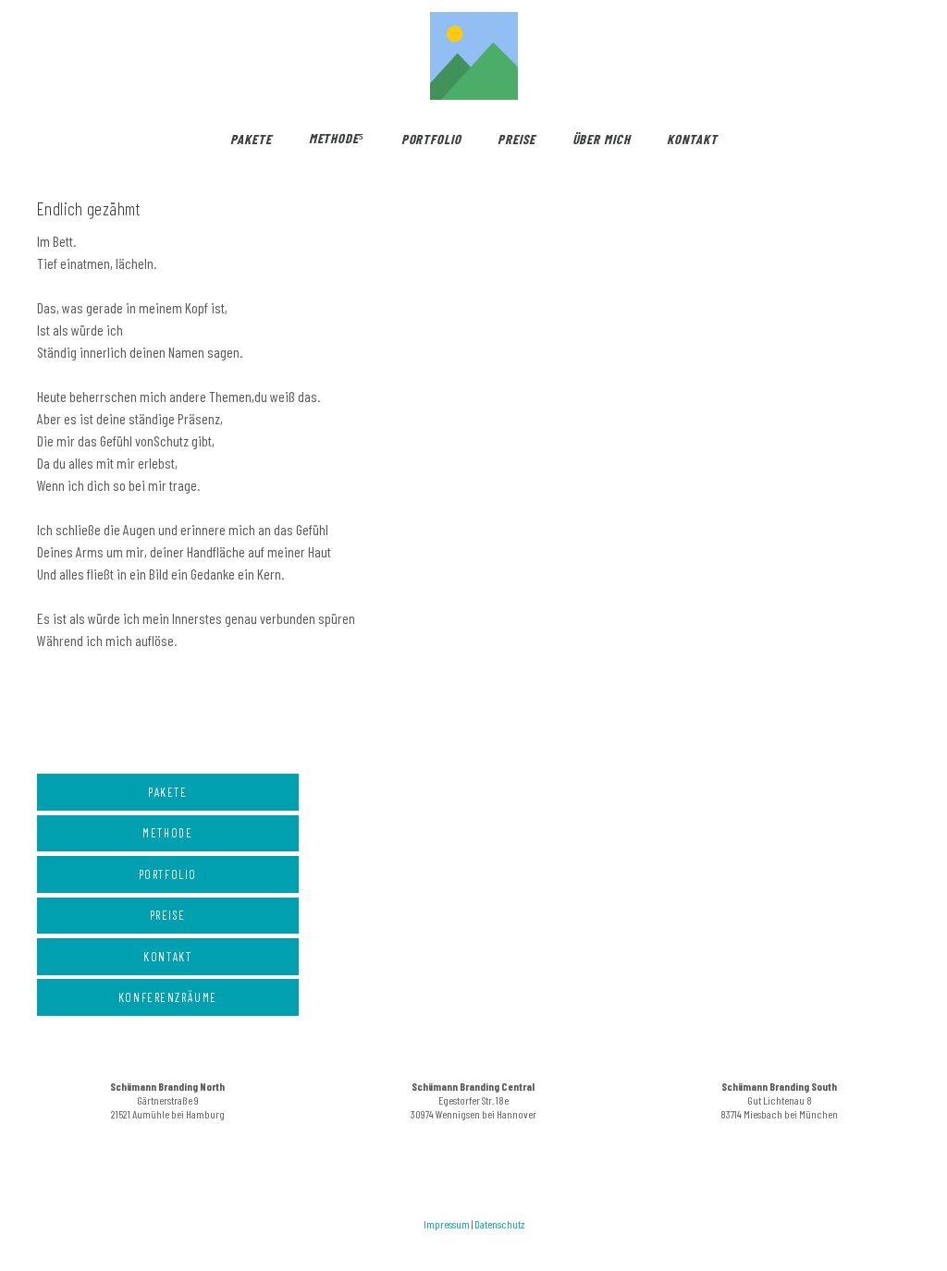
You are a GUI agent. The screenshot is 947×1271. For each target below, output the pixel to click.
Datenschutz (499, 1223)
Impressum (447, 1223)
